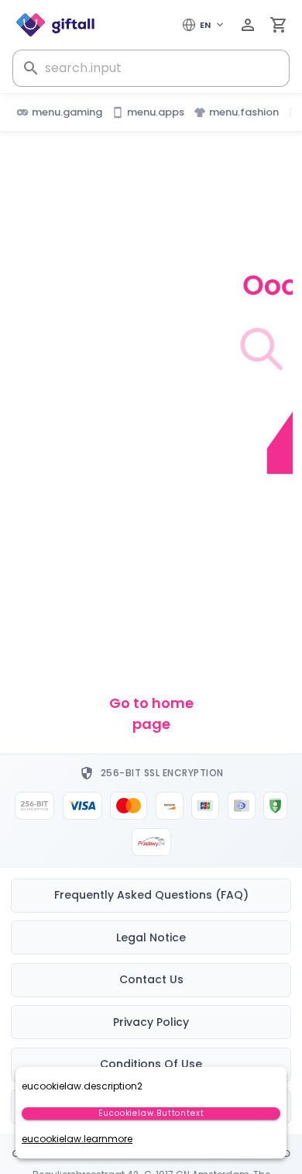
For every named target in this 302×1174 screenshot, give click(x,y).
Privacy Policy (151, 1022)
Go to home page (151, 713)
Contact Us (151, 979)
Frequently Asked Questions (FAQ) (151, 895)
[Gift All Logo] (55, 24)
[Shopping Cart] (279, 25)
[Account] (248, 25)
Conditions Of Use (151, 1064)
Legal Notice (151, 937)
